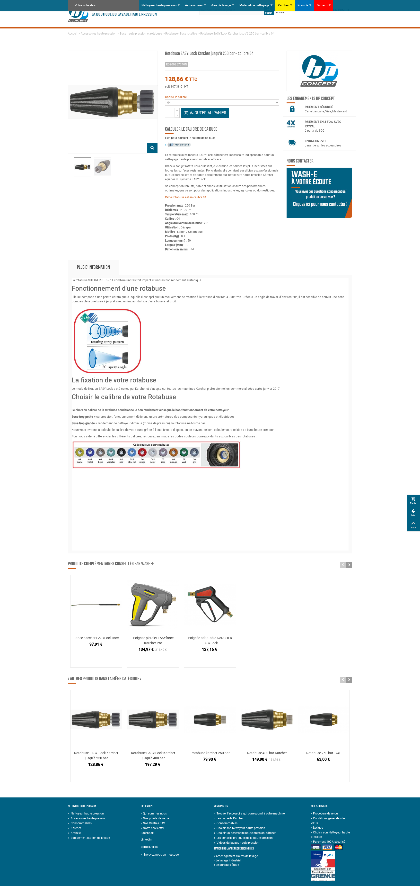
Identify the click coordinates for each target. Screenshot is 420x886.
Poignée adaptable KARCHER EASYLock (210, 640)
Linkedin (146, 839)
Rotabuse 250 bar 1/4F (323, 753)
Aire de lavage (221, 5)
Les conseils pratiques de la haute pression (243, 838)
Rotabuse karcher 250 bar (210, 753)
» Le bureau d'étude (226, 865)
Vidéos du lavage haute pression (236, 842)
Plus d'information (93, 267)
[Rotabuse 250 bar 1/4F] (324, 719)
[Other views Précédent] (70, 167)
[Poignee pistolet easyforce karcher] (153, 604)
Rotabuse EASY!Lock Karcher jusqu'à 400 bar (153, 755)
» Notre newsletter (152, 828)
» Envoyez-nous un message (160, 854)
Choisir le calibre (176, 97)
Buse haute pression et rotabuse (141, 33)
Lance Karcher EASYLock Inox (96, 638)
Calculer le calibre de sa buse (191, 129)
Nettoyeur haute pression (158, 5)
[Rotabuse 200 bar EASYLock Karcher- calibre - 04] (82, 167)
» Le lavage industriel (227, 860)
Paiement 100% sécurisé (328, 841)
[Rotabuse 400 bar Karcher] (267, 719)
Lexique (317, 827)
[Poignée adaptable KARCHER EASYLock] (210, 604)
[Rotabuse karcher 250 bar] (210, 719)
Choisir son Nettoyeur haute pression (239, 828)
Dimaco (322, 5)
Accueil (72, 33)
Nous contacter (300, 161)
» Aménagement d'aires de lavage (236, 856)
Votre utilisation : (86, 5)
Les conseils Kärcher (228, 818)
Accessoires (194, 5)
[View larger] (152, 148)
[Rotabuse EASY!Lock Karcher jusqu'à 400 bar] (153, 719)
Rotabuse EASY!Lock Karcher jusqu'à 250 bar (96, 755)
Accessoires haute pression (98, 33)
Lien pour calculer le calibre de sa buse (190, 138)
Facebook (147, 833)
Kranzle (303, 5)
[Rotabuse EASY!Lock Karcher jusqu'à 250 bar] (96, 719)
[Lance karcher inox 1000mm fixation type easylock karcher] (96, 604)
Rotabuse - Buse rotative (181, 33)
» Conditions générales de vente (328, 820)
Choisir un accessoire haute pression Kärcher (245, 833)
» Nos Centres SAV (153, 823)
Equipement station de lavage (89, 838)
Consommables (80, 823)
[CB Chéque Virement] (331, 847)
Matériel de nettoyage (254, 5)
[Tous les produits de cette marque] (319, 71)
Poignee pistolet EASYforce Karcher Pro (153, 640)
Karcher (283, 5)
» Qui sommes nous (154, 813)
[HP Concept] (112, 13)
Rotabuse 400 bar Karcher (267, 753)
